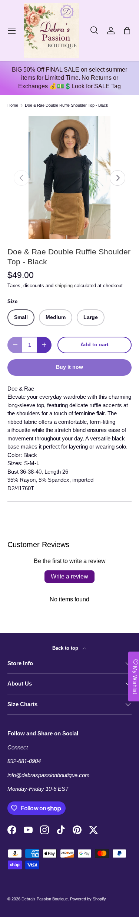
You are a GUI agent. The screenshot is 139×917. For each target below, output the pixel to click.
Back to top (66, 648)
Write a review (69, 576)
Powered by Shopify (88, 899)
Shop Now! (69, 542)
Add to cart (94, 344)
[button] (127, 31)
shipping (64, 285)
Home (12, 105)
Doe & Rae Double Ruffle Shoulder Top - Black (66, 105)
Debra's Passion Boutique (44, 899)
